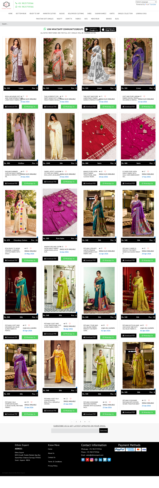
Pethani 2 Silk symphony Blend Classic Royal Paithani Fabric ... (14, 404)
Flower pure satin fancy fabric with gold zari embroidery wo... (131, 174)
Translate (152, 4)
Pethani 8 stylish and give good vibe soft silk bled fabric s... (131, 327)
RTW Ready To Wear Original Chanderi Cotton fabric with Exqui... (12, 251)
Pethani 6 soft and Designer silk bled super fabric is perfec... (12, 327)
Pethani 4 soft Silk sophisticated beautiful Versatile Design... (52, 401)
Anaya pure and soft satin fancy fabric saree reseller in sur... (52, 249)
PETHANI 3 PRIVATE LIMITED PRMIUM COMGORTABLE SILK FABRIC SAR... (90, 251)
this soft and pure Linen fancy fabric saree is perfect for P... (92, 98)
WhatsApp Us (30, 107)
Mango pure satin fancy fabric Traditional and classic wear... (90, 174)
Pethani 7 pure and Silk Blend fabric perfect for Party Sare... (90, 327)
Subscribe (103, 430)
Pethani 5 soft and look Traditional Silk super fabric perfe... (52, 325)
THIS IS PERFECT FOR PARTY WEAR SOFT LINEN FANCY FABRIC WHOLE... (52, 98)
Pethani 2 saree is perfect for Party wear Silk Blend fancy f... (131, 251)
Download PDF (12, 107)
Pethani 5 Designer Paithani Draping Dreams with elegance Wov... (92, 404)
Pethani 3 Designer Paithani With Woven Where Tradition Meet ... (131, 403)
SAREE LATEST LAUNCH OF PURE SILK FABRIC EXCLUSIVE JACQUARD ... (52, 173)
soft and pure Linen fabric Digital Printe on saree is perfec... (130, 98)
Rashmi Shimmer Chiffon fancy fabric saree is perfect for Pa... (13, 174)
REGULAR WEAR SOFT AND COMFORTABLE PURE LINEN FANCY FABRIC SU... (14, 98)
